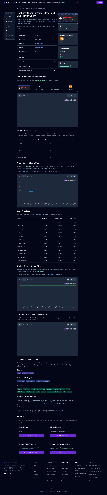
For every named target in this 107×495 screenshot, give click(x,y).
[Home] (17, 8)
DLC (34, 468)
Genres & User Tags (24, 66)
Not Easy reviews (52, 274)
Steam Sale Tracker (81, 465)
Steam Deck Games (53, 481)
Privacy (41, 491)
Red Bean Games (39, 47)
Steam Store (59, 410)
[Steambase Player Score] (72, 35)
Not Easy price (26, 171)
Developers (64, 474)
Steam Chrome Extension (53, 2)
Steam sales (35, 214)
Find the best (30, 435)
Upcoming (34, 2)
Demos (35, 471)
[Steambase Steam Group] (7, 473)
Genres (63, 465)
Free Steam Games (80, 473)
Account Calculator (95, 478)
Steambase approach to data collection (56, 404)
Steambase (7, 465)
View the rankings (62, 435)
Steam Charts (37, 478)
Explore (100, 2)
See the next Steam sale (30, 452)
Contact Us (64, 491)
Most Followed (51, 471)
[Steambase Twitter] (10, 473)
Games (22, 8)
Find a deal (62, 452)
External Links (23, 62)
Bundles (35, 474)
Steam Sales (42, 2)
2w (20, 95)
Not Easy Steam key (68, 166)
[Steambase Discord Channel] (5, 473)
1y (27, 95)
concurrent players (44, 21)
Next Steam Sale (94, 474)
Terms (47, 491)
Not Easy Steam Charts (39, 8)
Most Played (22, 2)
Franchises (64, 481)
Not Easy (28, 8)
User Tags (64, 471)
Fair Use (52, 491)
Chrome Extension (94, 465)
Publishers (64, 478)
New (29, 2)
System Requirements (25, 70)
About (58, 491)
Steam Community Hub (56, 412)
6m (24, 176)
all (31, 95)
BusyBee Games (39, 43)
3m (24, 95)
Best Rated (50, 465)
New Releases (51, 474)
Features (21, 57)
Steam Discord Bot (95, 468)
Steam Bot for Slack (95, 471)
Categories (64, 468)
